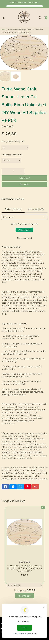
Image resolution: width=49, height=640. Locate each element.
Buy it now (24, 184)
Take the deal (24, 595)
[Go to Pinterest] (27, 486)
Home (3, 30)
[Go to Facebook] (5, 486)
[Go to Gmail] (35, 486)
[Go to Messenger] (13, 486)
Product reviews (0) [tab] (13, 209)
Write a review (24, 229)
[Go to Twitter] (20, 486)
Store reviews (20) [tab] (36, 209)
